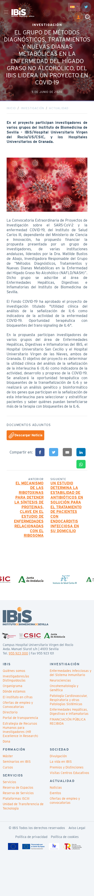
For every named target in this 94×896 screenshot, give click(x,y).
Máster (8, 756)
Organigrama (12, 686)
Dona (6, 741)
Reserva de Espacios (18, 787)
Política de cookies (65, 837)
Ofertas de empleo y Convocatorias (18, 705)
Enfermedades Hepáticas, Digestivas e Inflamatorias (69, 711)
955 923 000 (18, 653)
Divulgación (58, 756)
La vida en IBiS (61, 761)
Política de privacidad (31, 837)
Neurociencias (60, 680)
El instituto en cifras (18, 697)
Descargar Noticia (28, 435)
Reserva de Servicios (18, 793)
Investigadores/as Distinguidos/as (16, 678)
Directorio (10, 712)
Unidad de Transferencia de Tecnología (23, 806)
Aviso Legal (76, 828)
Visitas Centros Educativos (69, 773)
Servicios (9, 782)
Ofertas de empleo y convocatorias (65, 800)
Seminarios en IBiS (17, 761)
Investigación (32, 108)
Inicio (11, 108)
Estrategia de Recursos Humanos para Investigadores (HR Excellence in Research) (20, 730)
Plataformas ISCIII (16, 798)
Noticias (56, 787)
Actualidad (58, 108)
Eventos (55, 793)
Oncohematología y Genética (64, 688)
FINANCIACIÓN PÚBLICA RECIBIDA (68, 721)
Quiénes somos (14, 671)
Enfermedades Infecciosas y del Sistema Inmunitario (70, 673)
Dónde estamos (14, 691)
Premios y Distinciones (67, 767)
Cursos (8, 767)
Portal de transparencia (20, 718)
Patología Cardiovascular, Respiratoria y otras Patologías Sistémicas (68, 700)
